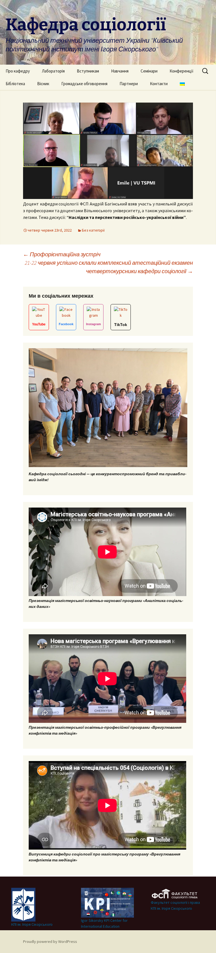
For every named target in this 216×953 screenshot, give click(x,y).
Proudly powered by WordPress (50, 941)
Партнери (129, 83)
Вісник (43, 83)
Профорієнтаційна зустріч (61, 254)
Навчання (120, 71)
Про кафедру (18, 71)
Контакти (159, 83)
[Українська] (182, 83)
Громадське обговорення (84, 83)
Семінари (149, 71)
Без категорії (93, 230)
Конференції (182, 71)
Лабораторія (53, 71)
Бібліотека (15, 83)
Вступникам (88, 71)
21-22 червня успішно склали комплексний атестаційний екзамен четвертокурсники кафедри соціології (109, 267)
